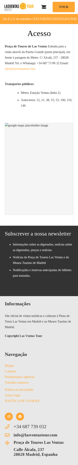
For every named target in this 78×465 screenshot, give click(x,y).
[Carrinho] (43, 7)
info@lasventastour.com (20, 68)
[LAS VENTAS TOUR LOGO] (19, 7)
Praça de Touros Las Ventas (39, 442)
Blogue (9, 365)
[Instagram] (9, 417)
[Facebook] (20, 417)
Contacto (10, 371)
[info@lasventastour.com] (9, 435)
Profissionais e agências (20, 377)
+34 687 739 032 (30, 426)
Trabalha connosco (17, 382)
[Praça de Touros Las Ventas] (9, 443)
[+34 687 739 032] (9, 426)
